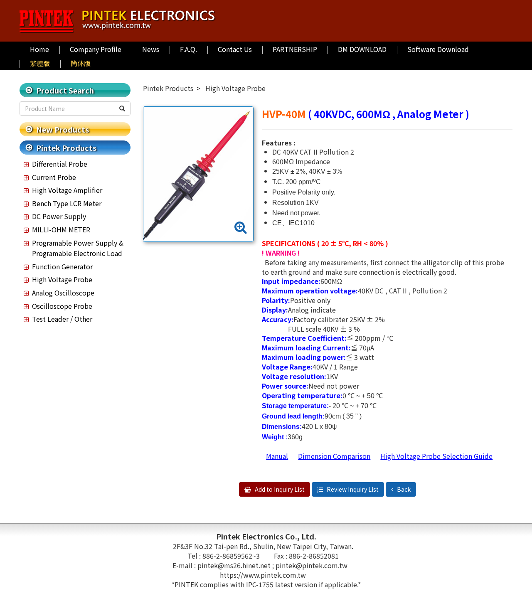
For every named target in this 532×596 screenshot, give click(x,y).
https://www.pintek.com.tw (263, 575)
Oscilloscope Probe (62, 306)
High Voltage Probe (62, 279)
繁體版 (40, 63)
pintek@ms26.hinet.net (234, 565)
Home (39, 49)
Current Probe (54, 177)
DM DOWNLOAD (362, 49)
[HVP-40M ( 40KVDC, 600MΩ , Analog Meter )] (198, 174)
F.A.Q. (188, 49)
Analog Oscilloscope (63, 293)
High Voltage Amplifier (67, 190)
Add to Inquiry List (279, 489)
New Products (62, 129)
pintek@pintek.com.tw (311, 565)
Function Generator (62, 266)
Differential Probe (59, 164)
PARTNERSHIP (295, 49)
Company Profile (95, 49)
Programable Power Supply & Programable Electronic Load (77, 248)
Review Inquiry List (352, 489)
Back (403, 489)
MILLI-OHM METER (61, 229)
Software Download (438, 49)
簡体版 (81, 63)
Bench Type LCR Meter (66, 203)
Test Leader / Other (62, 319)
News (150, 49)
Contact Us (235, 49)
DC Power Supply (59, 216)
